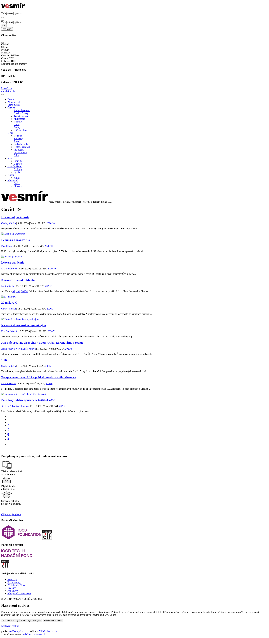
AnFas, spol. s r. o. (18, 631)
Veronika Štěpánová (26, 348)
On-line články (21, 113)
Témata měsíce (21, 116)
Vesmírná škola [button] (14, 166)
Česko (17, 183)
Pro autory (19, 149)
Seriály (17, 127)
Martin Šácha (7, 286)
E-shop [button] (10, 175)
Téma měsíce (13, 104)
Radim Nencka (8, 383)
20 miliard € (9, 302)
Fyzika (17, 172)
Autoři (17, 141)
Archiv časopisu (22, 110)
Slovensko (19, 186)
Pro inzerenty (20, 152)
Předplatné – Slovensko (19, 593)
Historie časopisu (22, 147)
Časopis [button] (11, 107)
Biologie (18, 169)
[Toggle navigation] (2, 94)
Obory (17, 124)
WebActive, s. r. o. (48, 631)
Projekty (18, 161)
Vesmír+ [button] (11, 158)
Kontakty (18, 138)
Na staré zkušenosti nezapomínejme (23, 325)
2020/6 (68, 348)
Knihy (17, 177)
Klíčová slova (20, 130)
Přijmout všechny (10, 620)
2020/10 (51, 223)
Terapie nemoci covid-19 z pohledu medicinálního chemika (38, 377)
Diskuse (18, 163)
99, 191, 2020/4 (20, 291)
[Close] (2, 42)
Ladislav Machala (21, 406)
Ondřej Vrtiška (8, 223)
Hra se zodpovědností (15, 217)
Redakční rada (21, 144)
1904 (4, 360)
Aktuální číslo (14, 102)
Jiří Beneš (6, 406)
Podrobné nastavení (53, 620)
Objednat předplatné (11, 514)
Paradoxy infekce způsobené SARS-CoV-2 (28, 400)
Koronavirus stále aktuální (18, 280)
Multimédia (19, 119)
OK (3, 25)
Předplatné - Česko (16, 585)
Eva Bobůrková (9, 268)
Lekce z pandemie (12, 262)
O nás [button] (10, 133)
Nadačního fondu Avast (33, 634)
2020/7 (48, 286)
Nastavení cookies (10, 626)
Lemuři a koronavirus (15, 240)
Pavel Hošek (7, 246)
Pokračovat (6, 88)
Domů (10, 99)
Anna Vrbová (8, 348)
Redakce (18, 135)
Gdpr (16, 155)
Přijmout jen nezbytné (31, 620)
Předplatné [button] (12, 180)
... (8, 428)
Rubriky (18, 121)
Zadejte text (7, 13)
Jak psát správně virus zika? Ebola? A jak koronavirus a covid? (42, 342)
